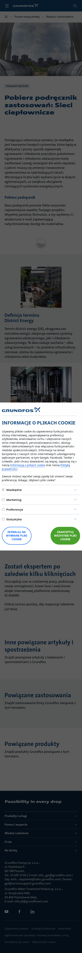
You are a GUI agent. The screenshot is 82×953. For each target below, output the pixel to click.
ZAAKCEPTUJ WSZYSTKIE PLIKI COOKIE (65, 535)
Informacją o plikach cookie (27, 465)
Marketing (14, 500)
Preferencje (14, 509)
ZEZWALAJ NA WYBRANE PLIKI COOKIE (16, 535)
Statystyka (14, 519)
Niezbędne (14, 490)
